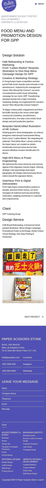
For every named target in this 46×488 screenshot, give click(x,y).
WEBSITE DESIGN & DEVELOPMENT (32, 460)
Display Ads (6, 444)
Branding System (29, 435)
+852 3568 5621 (9, 364)
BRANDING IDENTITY (33, 432)
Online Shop (27, 471)
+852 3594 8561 (9, 371)
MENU (41, 4)
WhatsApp (27, 371)
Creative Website (29, 468)
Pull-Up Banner (9, 19)
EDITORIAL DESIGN (11, 459)
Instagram (27, 364)
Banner (4, 441)
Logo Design (27, 447)
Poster (32, 16)
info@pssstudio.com (11, 357)
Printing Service (7, 471)
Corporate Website (29, 465)
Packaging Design (29, 450)
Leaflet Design (7, 465)
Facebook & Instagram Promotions (10, 448)
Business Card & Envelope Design (32, 440)
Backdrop (5, 438)
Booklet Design (7, 462)
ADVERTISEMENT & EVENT (13, 16)
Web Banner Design (30, 473)
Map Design (6, 468)
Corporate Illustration (14, 22)
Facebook (27, 357)
